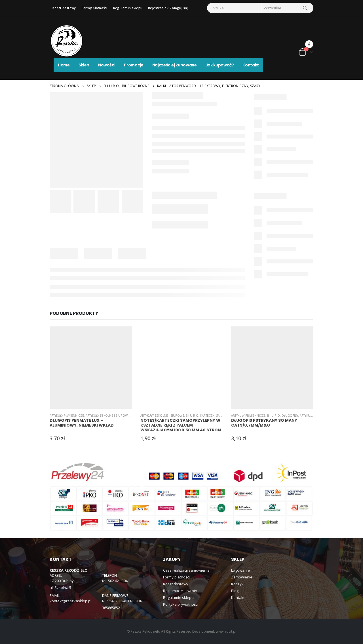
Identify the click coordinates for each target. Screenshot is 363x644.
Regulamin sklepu (127, 8)
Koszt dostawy (64, 8)
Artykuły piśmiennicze (67, 416)
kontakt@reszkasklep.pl (70, 600)
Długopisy (290, 416)
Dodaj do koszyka (122, 336)
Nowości (106, 65)
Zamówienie (241, 577)
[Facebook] (309, 44)
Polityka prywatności (180, 604)
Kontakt (250, 65)
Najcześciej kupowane (174, 65)
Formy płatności (94, 8)
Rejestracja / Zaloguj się (168, 8)
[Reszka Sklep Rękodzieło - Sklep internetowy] (67, 41)
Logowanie (240, 570)
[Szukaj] (305, 8)
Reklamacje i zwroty (180, 590)
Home (64, 65)
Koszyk (237, 583)
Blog (235, 590)
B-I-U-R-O (192, 416)
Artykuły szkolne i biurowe (107, 416)
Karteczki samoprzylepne (220, 416)
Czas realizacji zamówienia (186, 570)
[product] (91, 367)
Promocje (133, 65)
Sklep (84, 65)
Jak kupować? (220, 65)
